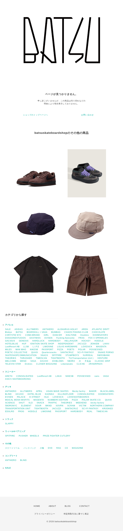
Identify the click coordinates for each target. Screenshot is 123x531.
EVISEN (49, 338)
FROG (81, 338)
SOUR (38, 406)
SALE (8, 329)
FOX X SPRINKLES (98, 338)
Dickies (28, 364)
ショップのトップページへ (35, 115)
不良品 (88, 361)
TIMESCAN (41, 358)
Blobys (8, 332)
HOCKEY (86, 341)
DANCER (57, 335)
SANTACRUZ (67, 352)
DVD (50, 448)
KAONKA (49, 394)
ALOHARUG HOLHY (67, 329)
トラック (9, 419)
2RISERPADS (95, 364)
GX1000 (44, 361)
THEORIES (10, 358)
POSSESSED (96, 349)
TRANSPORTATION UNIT (17, 408)
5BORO (71, 361)
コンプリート (11, 456)
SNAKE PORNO (106, 352)
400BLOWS (58, 361)
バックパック (30, 448)
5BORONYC (11, 406)
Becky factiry (78, 391)
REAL (90, 411)
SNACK (44, 355)
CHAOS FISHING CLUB (76, 332)
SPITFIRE (57, 355)
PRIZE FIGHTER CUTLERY (57, 436)
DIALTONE (71, 335)
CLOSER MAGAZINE (46, 364)
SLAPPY (9, 424)
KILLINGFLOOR (66, 394)
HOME (37, 506)
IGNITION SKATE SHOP (42, 344)
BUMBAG (56, 332)
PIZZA (60, 349)
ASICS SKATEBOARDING (18, 379)
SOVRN (59, 406)
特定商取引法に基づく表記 (76, 514)
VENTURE (102, 358)
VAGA (33, 361)
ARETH (8, 376)
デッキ (8, 387)
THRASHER (26, 358)
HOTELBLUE (11, 344)
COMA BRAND (32, 335)
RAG (58, 448)
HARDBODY (54, 341)
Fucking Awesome (65, 338)
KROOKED (107, 408)
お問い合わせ (87, 115)
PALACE (21, 397)
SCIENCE (10, 403)
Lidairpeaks (67, 364)
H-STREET (34, 397)
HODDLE (99, 341)
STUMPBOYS (72, 355)
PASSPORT (47, 349)
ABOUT (52, 506)
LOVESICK (86, 346)
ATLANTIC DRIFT (100, 329)
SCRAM (71, 406)
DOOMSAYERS (100, 335)
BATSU (19, 332)
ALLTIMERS (33, 329)
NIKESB (34, 349)
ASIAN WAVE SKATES (57, 391)
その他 (8, 443)
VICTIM (82, 406)
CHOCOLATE (98, 332)
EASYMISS (35, 338)
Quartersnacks (49, 352)
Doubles (84, 335)
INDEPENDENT (66, 344)
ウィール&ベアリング (15, 431)
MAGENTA (101, 346)
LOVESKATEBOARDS (78, 397)
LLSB (26, 346)
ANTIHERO (48, 329)
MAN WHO (21, 349)
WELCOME (10, 361)
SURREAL (88, 355)
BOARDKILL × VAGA (37, 332)
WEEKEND (81, 403)
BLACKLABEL (107, 391)
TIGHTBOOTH (58, 358)
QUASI (34, 352)
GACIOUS (10, 341)
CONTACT (84, 506)
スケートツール (12, 448)
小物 (42, 448)
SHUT (22, 403)
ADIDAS (19, 329)
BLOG (68, 506)
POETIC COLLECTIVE (16, 352)
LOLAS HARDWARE (67, 346)
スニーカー (10, 372)
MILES (8, 349)
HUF (24, 344)
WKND (23, 361)
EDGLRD (9, 411)
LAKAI (106, 344)
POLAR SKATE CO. (91, 400)
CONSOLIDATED (24, 376)
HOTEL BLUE (34, 394)
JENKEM (94, 344)
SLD (31, 403)
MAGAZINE (77, 448)
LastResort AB (12, 346)
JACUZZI (82, 344)
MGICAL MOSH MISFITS (17, 400)
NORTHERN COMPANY (102, 406)
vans (96, 376)
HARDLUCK (38, 341)
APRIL (39, 391)
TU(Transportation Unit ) (81, 358)
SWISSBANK (103, 355)
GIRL (46, 335)
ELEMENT (26, 406)
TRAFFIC (52, 403)
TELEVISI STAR (13, 364)
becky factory (97, 403)
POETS (70, 349)
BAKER (93, 391)
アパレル (9, 325)
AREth (85, 329)
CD (66, 448)
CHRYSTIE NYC (13, 335)
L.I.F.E (36, 346)
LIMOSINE (48, 346)
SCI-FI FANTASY (85, 352)
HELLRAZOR (71, 341)
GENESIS (24, 341)
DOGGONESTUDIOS (15, 338)
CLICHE (81, 364)
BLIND (8, 394)
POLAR (82, 349)
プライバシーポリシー (44, 514)
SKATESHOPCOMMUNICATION (21, 355)
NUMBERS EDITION (58, 400)
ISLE (46, 397)
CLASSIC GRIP (102, 361)
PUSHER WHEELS (29, 436)
